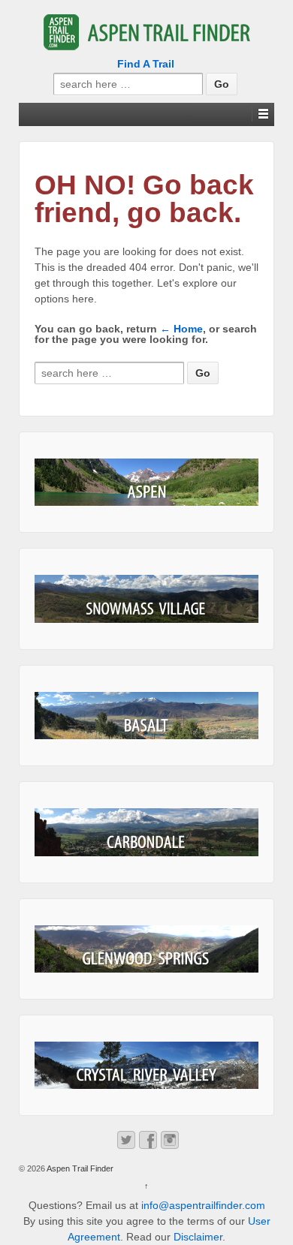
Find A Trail (145, 64)
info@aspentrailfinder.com (203, 1205)
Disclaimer (198, 1237)
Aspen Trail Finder (79, 1168)
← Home (181, 329)
